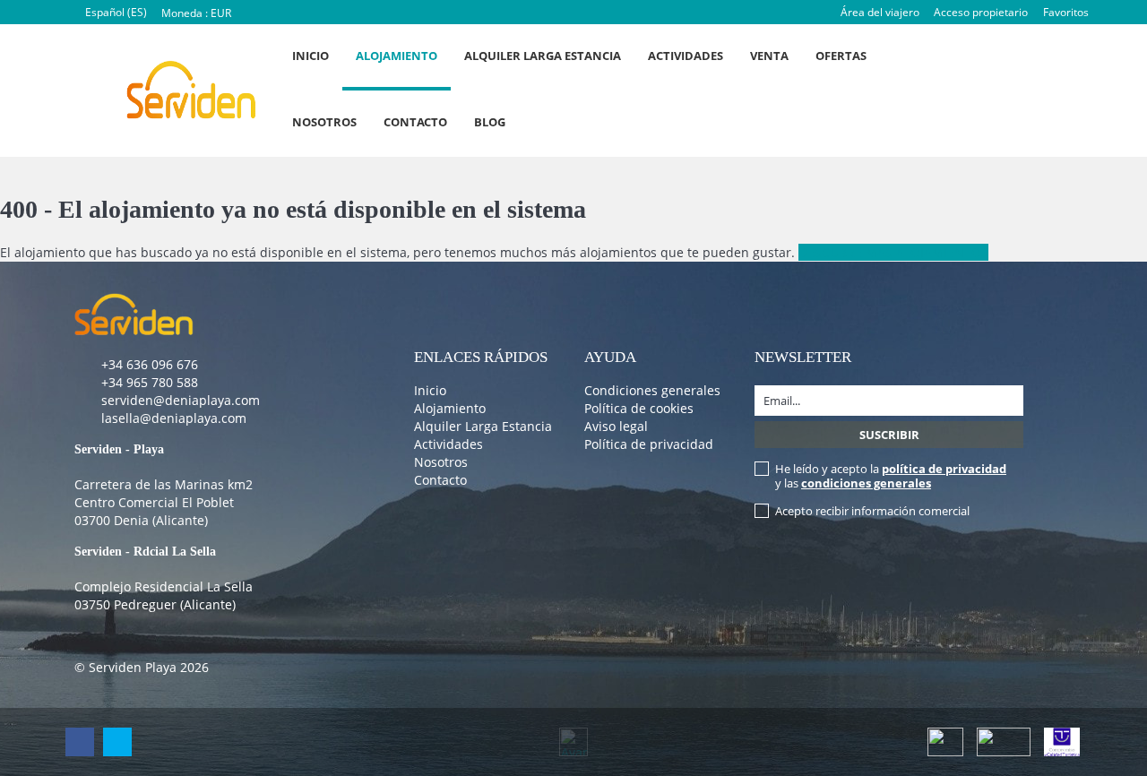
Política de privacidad (648, 444)
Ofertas (841, 55)
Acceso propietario (981, 12)
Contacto (415, 122)
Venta (769, 55)
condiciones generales (866, 483)
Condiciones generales (652, 390)
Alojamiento (396, 55)
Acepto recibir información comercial (872, 511)
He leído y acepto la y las (890, 475)
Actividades (685, 55)
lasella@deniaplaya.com (173, 418)
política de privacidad (944, 469)
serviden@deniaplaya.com (180, 400)
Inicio (310, 55)
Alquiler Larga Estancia (542, 55)
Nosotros (324, 122)
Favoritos (1066, 12)
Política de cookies (639, 408)
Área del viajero (880, 12)
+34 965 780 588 (149, 382)
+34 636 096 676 (149, 364)
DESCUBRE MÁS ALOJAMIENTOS (893, 252)
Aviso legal (616, 426)
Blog (489, 122)
